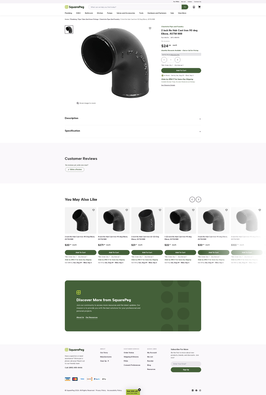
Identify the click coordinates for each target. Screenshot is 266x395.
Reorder (150, 361)
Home (67, 19)
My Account (152, 353)
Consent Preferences (132, 365)
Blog (149, 365)
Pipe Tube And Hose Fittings (88, 19)
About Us (80, 317)
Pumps (109, 13)
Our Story (104, 353)
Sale (172, 13)
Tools (141, 13)
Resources (151, 369)
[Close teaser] (139, 389)
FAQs (126, 361)
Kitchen (100, 13)
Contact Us (197, 1)
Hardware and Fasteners (157, 13)
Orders (190, 1)
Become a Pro (175, 55)
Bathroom (89, 13)
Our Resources (92, 317)
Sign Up (186, 370)
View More (182, 13)
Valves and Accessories (126, 13)
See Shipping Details (168, 85)
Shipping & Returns (131, 357)
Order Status (129, 353)
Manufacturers (106, 357)
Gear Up (103, 361)
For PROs (176, 1)
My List (183, 1)
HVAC (78, 13)
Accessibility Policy (114, 390)
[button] (133, 392)
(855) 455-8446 (75, 368)
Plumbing (68, 13)
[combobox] (135, 7)
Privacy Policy (101, 390)
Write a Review (77, 170)
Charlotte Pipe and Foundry (110, 19)
